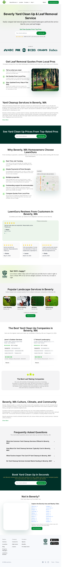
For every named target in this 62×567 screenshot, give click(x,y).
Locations (20, 10)
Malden (47, 511)
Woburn (47, 514)
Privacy (57, 562)
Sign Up (23, 541)
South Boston (49, 516)
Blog (3, 546)
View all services (30, 315)
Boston (47, 509)
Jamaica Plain (49, 508)
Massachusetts (26, 10)
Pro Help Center (26, 546)
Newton (33, 516)
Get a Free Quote (37, 528)
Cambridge (33, 511)
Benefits (24, 544)
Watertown (33, 506)
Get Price (40, 33)
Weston (47, 518)
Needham (48, 521)
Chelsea (47, 519)
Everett (47, 513)
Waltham (33, 513)
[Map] (16, 516)
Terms (52, 562)
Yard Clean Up (39, 10)
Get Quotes (40, 483)
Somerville (33, 514)
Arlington (33, 509)
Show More (5, 119)
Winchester (33, 521)
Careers (14, 546)
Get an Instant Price (53, 2)
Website (7, 362)
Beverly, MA (33, 10)
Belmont (33, 508)
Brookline (33, 519)
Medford (33, 518)
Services (4, 541)
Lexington (48, 506)
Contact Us (15, 541)
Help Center (15, 544)
